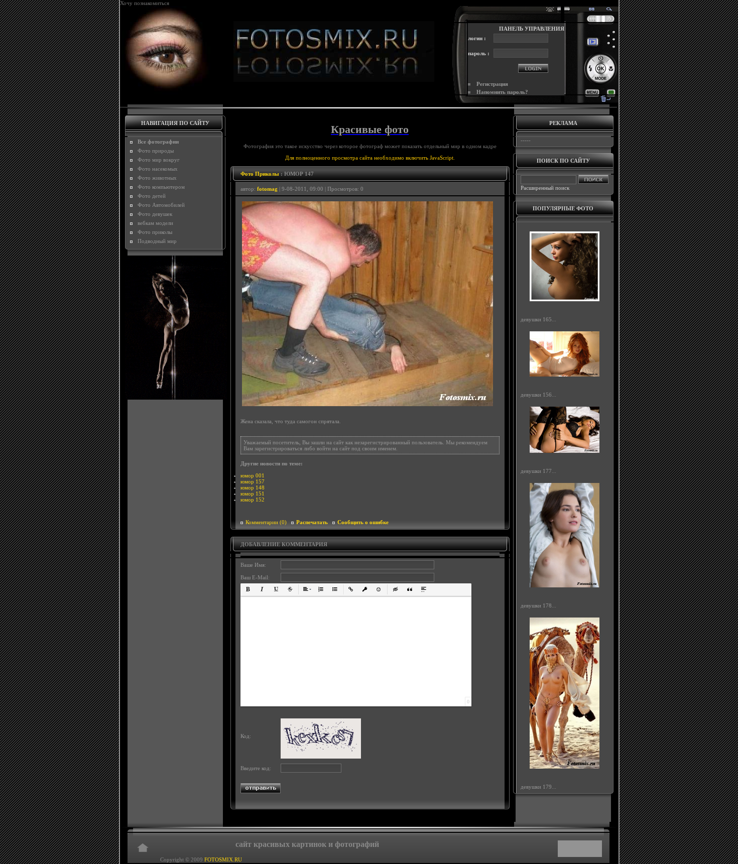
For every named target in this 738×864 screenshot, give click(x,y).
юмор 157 (252, 481)
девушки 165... (538, 319)
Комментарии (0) (266, 522)
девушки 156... (538, 395)
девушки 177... (538, 471)
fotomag (267, 189)
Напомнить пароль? (502, 92)
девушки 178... (538, 605)
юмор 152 (252, 500)
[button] (248, 589)
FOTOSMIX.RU (223, 859)
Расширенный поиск (545, 188)
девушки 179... (538, 787)
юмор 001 (252, 475)
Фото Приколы (259, 174)
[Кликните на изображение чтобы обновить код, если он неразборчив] (321, 757)
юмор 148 (252, 487)
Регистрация (492, 84)
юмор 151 (252, 493)
